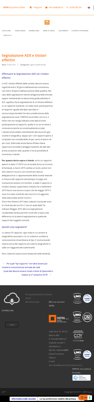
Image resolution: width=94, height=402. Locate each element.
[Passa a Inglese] (89, 7)
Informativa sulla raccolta (24, 399)
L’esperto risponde (79, 31)
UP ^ (4, 392)
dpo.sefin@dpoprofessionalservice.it (65, 365)
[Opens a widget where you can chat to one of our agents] (85, 398)
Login (11, 324)
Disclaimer (37, 294)
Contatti (7, 35)
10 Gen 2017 (11, 65)
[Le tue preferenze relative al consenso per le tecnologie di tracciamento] (89, 397)
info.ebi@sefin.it (56, 7)
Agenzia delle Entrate (38, 65)
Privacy (28, 294)
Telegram (37, 7)
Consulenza (20, 31)
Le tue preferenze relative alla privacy (58, 399)
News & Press (49, 31)
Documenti (64, 31)
